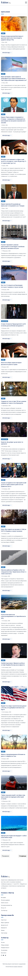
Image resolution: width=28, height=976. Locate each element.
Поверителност (5, 947)
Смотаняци (4, 933)
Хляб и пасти (4, 902)
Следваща (22, 856)
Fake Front (3, 920)
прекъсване (5, 12)
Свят (3, 33)
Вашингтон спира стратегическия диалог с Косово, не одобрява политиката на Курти (14, 707)
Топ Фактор (4, 910)
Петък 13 (3, 908)
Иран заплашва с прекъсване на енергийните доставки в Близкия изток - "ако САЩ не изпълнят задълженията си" (14, 78)
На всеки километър (6, 905)
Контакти (3, 952)
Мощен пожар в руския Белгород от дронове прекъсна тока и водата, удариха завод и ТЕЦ (12, 38)
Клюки (2, 930)
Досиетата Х (4, 925)
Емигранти (4, 927)
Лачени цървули (5, 900)
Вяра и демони (5, 922)
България (4, 321)
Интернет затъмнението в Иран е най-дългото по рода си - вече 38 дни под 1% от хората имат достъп (13, 161)
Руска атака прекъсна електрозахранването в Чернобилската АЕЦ (13, 616)
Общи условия (5, 945)
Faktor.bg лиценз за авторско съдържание (14, 964)
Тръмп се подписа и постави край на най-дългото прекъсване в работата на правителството (14, 484)
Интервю (3, 897)
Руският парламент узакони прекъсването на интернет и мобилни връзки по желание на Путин (12, 246)
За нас (3, 942)
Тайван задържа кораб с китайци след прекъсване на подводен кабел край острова (13, 797)
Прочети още (6, 52)
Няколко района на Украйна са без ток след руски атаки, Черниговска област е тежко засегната (13, 571)
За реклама (4, 950)
